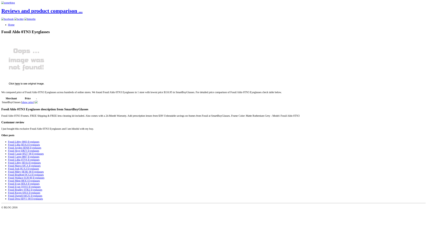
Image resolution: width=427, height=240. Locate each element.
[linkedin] (30, 19)
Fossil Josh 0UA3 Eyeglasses (23, 168)
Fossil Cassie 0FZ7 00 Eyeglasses (26, 153)
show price (28, 102)
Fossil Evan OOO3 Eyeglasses (24, 186)
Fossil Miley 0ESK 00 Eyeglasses (26, 171)
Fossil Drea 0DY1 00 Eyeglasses (25, 198)
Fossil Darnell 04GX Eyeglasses (25, 195)
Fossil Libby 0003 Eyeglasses (23, 141)
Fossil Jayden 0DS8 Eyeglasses (24, 147)
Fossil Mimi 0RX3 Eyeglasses (24, 180)
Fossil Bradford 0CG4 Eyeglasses (26, 174)
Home (11, 24)
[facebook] (7, 19)
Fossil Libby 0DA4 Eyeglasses (24, 162)
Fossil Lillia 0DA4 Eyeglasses (24, 144)
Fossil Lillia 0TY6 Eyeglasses (24, 159)
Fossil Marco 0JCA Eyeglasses (24, 165)
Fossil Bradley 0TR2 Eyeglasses (25, 189)
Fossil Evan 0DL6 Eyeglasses (24, 183)
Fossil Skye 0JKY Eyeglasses (23, 150)
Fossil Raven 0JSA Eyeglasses (24, 192)
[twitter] (19, 19)
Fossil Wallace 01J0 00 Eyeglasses (26, 177)
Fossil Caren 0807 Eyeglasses (23, 156)
